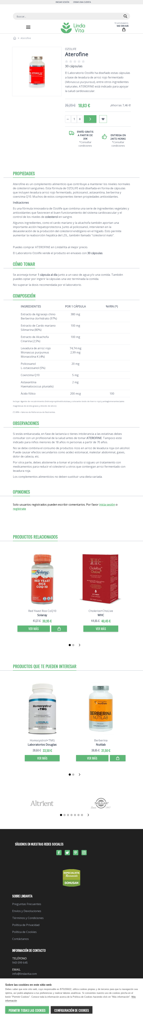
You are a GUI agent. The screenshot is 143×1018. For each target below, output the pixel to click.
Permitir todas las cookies (27, 1010)
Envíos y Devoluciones (26, 911)
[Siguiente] (80, 645)
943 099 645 (123, 25)
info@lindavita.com (24, 974)
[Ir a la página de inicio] (14, 38)
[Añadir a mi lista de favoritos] (103, 119)
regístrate (19, 509)
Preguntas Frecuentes (26, 904)
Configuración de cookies (71, 1010)
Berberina (100, 740)
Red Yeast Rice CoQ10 (42, 611)
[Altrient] (42, 803)
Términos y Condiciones (28, 918)
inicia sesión (107, 504)
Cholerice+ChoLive (101, 611)
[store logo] (73, 27)
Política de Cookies (24, 932)
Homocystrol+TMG (42, 740)
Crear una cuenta (82, 2)
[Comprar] (90, 119)
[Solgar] (101, 803)
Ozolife (70, 49)
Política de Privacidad (25, 925)
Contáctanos (20, 939)
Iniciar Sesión (62, 2)
